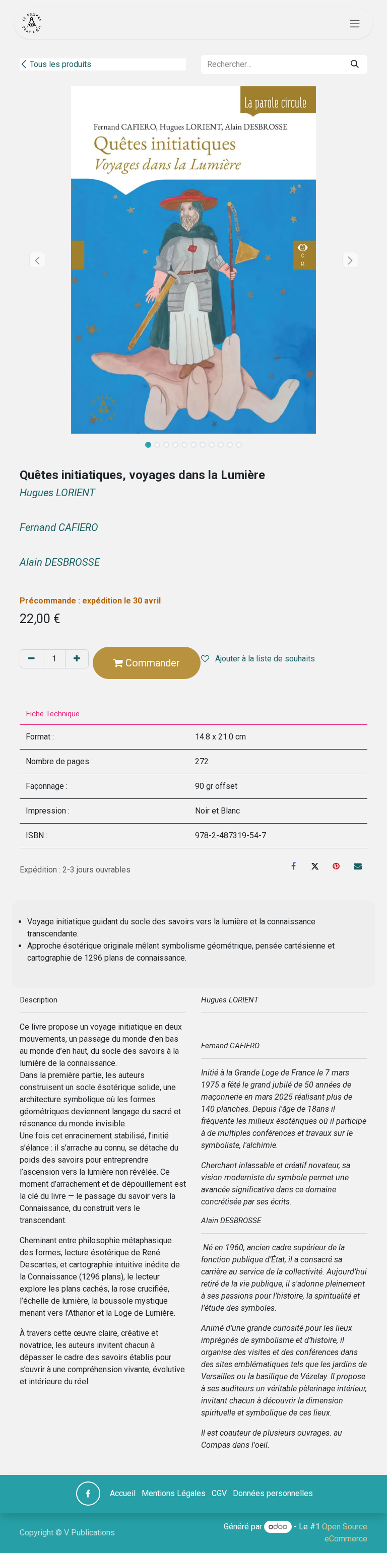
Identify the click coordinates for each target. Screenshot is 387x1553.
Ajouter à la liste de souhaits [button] (264, 658)
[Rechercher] (354, 64)
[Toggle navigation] (355, 23)
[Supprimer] (31, 658)
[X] (315, 866)
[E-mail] (358, 866)
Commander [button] (151, 663)
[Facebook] (294, 866)
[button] (37, 260)
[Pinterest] (336, 866)
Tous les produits (60, 64)
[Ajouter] (77, 658)
